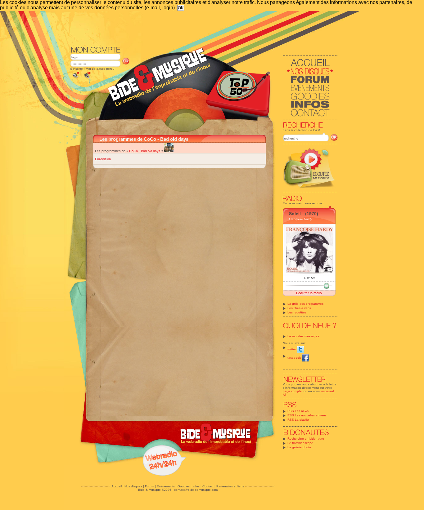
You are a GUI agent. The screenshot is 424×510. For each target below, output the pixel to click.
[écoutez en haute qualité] (87, 78)
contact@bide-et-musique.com (196, 489)
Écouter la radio (309, 293)
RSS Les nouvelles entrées (307, 415)
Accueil (116, 486)
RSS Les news (298, 411)
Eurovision (103, 159)
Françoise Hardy (300, 219)
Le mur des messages (303, 336)
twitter (292, 349)
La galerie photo (299, 447)
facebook (294, 357)
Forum (149, 486)
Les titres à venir (299, 308)
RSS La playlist (298, 419)
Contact (208, 486)
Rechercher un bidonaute (305, 438)
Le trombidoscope (300, 443)
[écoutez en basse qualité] (75, 78)
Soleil (295, 213)
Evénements (166, 486)
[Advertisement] (204, 28)
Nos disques (133, 486)
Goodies (184, 486)
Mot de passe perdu (100, 68)
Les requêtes (296, 312)
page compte (292, 391)
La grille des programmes (305, 303)
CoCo (133, 151)
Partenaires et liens (230, 486)
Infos (196, 486)
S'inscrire (76, 68)
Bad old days (150, 151)
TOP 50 (309, 278)
